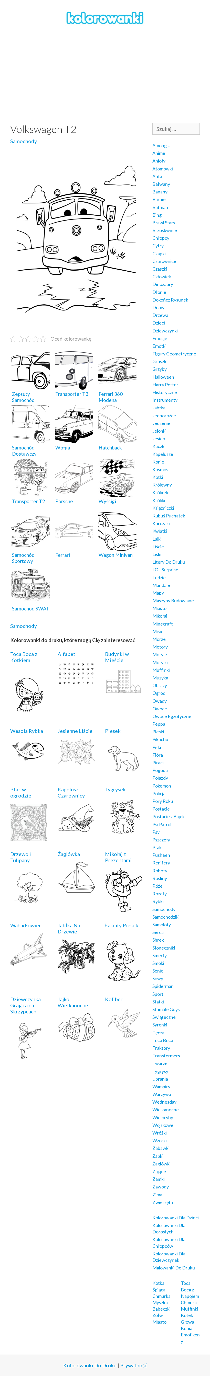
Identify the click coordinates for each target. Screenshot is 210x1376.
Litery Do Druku (168, 562)
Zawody (160, 1186)
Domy (158, 307)
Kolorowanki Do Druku (90, 1365)
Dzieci (158, 323)
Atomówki (162, 168)
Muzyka (160, 677)
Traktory (161, 1048)
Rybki (158, 901)
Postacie (161, 809)
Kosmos (160, 469)
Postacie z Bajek (168, 816)
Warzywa (161, 1094)
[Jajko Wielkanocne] (76, 1038)
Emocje (159, 338)
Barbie (159, 199)
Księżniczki (163, 508)
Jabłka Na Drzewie (69, 928)
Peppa (158, 724)
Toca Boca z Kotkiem (23, 657)
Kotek (187, 1315)
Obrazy (159, 685)
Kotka (158, 1283)
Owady (159, 701)
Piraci (158, 762)
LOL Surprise (165, 569)
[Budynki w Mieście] (123, 691)
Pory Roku (162, 801)
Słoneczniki (163, 948)
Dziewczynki (165, 330)
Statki (158, 1001)
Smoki (158, 963)
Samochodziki (166, 917)
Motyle (159, 654)
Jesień (158, 438)
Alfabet (66, 654)
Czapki (159, 253)
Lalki (157, 539)
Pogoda (160, 770)
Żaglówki (161, 1163)
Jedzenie (161, 423)
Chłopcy (160, 238)
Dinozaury (162, 284)
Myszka (160, 1302)
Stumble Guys (166, 1009)
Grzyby (159, 369)
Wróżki (159, 1133)
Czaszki (159, 269)
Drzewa (160, 315)
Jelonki (159, 431)
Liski (156, 554)
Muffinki (161, 670)
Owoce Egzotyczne (171, 716)
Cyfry (158, 245)
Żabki (157, 1156)
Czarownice (164, 261)
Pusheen (161, 855)
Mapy (158, 593)
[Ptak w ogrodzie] (28, 837)
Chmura (189, 1302)
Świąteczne (164, 1017)
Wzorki (159, 1140)
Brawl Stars (163, 222)
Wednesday (164, 1102)
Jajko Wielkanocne (73, 1002)
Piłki (156, 747)
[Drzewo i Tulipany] (28, 904)
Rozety (159, 893)
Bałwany (161, 184)
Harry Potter (165, 384)
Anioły (158, 161)
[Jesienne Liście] (76, 762)
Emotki (159, 346)
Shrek (158, 940)
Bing (157, 215)
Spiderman (163, 986)
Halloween (163, 377)
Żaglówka (69, 854)
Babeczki (161, 1309)
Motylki (160, 662)
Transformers (166, 1055)
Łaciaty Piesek (121, 925)
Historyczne (164, 392)
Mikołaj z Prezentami (118, 857)
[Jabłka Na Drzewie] (76, 970)
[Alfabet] (76, 681)
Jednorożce (164, 415)
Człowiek (161, 276)
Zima (157, 1194)
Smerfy (159, 955)
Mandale (161, 585)
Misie (157, 631)
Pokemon (161, 786)
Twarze (159, 1063)
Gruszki (159, 361)
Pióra (157, 755)
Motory (160, 647)
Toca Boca (162, 1040)
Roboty (159, 870)
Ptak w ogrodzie (20, 792)
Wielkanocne (165, 1109)
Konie (158, 462)
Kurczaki (161, 523)
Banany (159, 191)
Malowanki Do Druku (173, 1267)
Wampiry (161, 1086)
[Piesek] (123, 772)
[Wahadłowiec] (28, 962)
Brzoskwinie (164, 230)
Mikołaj (159, 616)
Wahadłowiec (25, 925)
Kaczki (158, 446)
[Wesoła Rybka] (28, 759)
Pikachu (160, 739)
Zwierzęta (162, 1202)
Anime (158, 153)
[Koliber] (123, 1036)
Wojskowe (162, 1125)
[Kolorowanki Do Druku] (105, 17)
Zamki (158, 1179)
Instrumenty (164, 400)
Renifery (161, 862)
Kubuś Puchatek (168, 515)
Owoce (159, 708)
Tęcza (158, 1032)
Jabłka (158, 407)
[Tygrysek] (123, 834)
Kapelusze (162, 454)
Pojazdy (160, 778)
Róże (157, 886)
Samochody (23, 141)
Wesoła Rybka (26, 731)
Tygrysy (160, 1071)
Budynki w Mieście (117, 657)
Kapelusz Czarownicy (71, 792)
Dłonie (159, 292)
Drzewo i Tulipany (20, 857)
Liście (158, 546)
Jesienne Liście (75, 731)
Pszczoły (161, 839)
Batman (160, 207)
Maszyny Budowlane (173, 600)
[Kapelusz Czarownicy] (76, 829)
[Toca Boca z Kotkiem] (28, 714)
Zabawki (161, 1148)
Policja (158, 793)
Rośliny (159, 878)
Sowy (157, 978)
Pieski (158, 731)
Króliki (158, 500)
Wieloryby (162, 1117)
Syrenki (159, 1024)
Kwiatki (159, 531)
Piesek (113, 731)
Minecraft (162, 624)
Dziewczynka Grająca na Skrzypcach (25, 1005)
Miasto (159, 608)
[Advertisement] (105, 74)
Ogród (158, 693)
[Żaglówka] (76, 889)
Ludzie (159, 577)
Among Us (162, 145)
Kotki (157, 477)
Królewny (162, 485)
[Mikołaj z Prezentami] (123, 908)
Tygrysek (115, 789)
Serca (158, 932)
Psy (156, 832)
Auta (157, 176)
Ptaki (157, 847)
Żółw (157, 1315)
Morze (159, 639)
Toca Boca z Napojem (190, 1289)
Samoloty (161, 924)
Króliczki (161, 492)
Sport (157, 994)
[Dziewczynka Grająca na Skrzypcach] (28, 1059)
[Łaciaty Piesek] (123, 982)
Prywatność (133, 1365)
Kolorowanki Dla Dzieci (175, 1217)
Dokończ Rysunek (170, 300)
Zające (159, 1171)
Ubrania (160, 1079)
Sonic (157, 971)
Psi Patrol (161, 824)
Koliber (114, 999)
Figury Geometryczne (174, 353)
